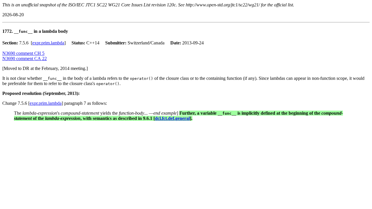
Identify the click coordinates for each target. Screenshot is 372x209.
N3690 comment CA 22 (24, 58)
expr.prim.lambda (48, 42)
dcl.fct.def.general (172, 118)
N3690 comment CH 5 (23, 53)
